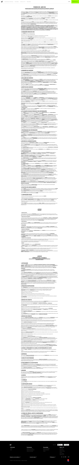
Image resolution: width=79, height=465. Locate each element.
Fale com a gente (62, 453)
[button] (9, 1)
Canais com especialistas (46, 448)
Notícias (11, 448)
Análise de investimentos (30, 448)
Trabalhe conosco (62, 454)
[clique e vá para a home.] (2, 1)
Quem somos (61, 448)
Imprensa (61, 452)
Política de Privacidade (24, 460)
